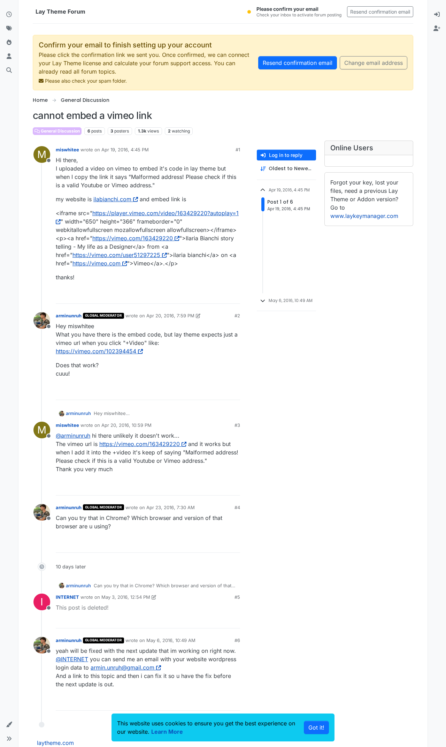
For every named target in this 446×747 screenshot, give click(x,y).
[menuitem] (437, 14)
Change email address (373, 62)
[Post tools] (234, 295)
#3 (237, 425)
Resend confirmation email (380, 12)
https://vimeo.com (96, 263)
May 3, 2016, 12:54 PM (125, 597)
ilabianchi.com (112, 199)
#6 (237, 640)
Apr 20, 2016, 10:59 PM (126, 425)
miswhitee (67, 149)
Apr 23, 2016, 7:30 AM (170, 507)
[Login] (437, 14)
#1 (238, 149)
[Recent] (9, 14)
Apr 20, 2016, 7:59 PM (170, 315)
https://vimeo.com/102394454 (96, 351)
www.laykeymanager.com (364, 215)
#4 (237, 507)
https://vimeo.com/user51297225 (116, 254)
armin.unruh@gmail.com (122, 667)
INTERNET (67, 597)
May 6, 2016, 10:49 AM (170, 640)
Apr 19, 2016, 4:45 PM (125, 149)
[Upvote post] (196, 295)
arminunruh (69, 315)
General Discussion (60, 131)
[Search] (9, 70)
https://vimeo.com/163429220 (132, 238)
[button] (9, 724)
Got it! (316, 727)
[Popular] (9, 42)
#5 (237, 597)
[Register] (437, 28)
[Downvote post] (220, 295)
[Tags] (9, 28)
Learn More (167, 731)
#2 (237, 315)
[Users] (9, 56)
